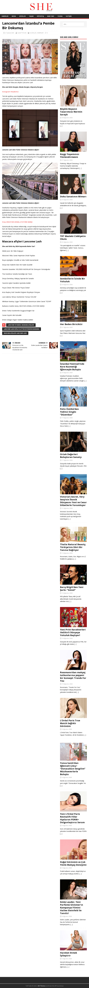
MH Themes (41, 986)
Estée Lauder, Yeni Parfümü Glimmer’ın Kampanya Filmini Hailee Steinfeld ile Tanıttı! (71, 907)
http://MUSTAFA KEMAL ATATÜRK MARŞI (17, 222)
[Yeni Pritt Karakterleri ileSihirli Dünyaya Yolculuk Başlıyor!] (73, 626)
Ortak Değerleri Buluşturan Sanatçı (71, 456)
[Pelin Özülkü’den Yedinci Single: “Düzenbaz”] (73, 405)
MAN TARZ (50, 16)
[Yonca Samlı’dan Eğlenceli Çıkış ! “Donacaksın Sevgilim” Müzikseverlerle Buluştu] (73, 759)
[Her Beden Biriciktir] (73, 320)
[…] (61, 126)
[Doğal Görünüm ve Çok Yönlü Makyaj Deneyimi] (73, 858)
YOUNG (60, 16)
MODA (14, 16)
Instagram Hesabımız (10, 92)
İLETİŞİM (69, 16)
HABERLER (5, 16)
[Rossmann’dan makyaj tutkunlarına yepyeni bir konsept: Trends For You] (73, 669)
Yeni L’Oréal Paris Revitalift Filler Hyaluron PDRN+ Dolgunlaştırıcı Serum (72, 818)
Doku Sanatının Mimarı (73, 196)
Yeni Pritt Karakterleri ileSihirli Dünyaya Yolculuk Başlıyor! (73, 632)
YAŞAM (31, 16)
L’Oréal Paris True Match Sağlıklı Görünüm (70, 723)
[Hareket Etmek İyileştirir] (73, 949)
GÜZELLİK (22, 16)
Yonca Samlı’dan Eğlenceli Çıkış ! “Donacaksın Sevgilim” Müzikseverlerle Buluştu (72, 769)
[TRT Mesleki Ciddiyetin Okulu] (73, 232)
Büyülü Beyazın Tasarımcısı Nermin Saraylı (71, 111)
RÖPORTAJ (40, 16)
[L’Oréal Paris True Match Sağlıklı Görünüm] (73, 717)
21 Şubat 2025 (9, 33)
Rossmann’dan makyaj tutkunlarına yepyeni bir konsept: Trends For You (73, 676)
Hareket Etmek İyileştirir (68, 954)
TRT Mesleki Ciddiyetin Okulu (73, 237)
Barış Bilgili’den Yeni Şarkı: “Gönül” (71, 588)
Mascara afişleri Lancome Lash (15, 333)
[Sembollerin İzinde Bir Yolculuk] (73, 275)
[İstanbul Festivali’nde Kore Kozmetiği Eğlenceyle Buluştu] (73, 360)
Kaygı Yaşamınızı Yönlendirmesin (69, 155)
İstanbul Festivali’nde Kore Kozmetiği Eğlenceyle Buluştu (72, 366)
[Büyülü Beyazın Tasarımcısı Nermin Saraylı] (73, 105)
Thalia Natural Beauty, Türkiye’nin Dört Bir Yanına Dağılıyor (73, 547)
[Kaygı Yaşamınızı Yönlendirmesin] (73, 150)
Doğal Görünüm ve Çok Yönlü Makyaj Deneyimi (73, 863)
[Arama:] (73, 24)
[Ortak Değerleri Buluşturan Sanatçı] (73, 451)
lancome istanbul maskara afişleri (21, 325)
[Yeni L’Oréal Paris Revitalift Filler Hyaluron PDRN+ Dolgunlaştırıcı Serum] (73, 810)
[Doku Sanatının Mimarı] (73, 193)
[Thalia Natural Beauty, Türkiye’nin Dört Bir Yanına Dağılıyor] (73, 541)
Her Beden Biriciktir (71, 324)
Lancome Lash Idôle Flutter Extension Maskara (21, 329)
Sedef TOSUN (21, 33)
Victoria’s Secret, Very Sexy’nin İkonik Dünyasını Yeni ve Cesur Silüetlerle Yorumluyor (73, 501)
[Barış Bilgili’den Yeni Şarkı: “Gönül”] (73, 583)
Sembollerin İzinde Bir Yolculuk (72, 280)
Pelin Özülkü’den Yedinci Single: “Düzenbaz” (69, 412)
